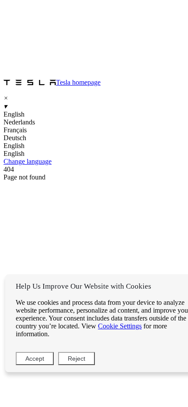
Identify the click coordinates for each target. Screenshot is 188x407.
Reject (76, 358)
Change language (27, 161)
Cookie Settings (120, 326)
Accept (34, 358)
